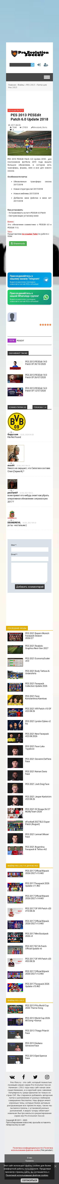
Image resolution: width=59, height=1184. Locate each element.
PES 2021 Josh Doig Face (37, 784)
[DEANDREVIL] (12, 518)
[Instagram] (47, 1078)
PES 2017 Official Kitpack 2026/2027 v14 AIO (37, 897)
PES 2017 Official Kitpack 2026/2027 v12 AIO (37, 972)
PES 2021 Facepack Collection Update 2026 (36, 684)
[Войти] (38, 65)
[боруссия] (17, 430)
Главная (12, 85)
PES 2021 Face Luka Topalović (34, 747)
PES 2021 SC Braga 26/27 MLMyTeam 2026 (37, 810)
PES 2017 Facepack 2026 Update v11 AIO (37, 884)
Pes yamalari (46, 1150)
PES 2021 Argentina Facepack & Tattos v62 (36, 848)
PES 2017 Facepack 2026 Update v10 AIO (37, 985)
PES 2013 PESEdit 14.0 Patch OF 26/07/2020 (36, 376)
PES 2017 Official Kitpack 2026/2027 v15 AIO (37, 872)
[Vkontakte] (12, 1078)
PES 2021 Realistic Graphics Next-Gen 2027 (36, 647)
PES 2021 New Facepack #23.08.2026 (37, 735)
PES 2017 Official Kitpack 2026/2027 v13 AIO (37, 922)
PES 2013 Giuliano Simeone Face (34, 1044)
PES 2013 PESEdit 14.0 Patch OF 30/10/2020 (36, 362)
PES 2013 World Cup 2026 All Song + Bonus (37, 1019)
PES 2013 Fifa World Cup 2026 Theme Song (37, 1006)
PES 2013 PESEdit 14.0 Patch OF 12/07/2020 (36, 389)
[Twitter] (35, 1078)
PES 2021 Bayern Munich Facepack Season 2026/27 (37, 635)
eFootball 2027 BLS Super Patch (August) (37, 823)
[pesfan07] (12, 488)
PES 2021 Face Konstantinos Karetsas (36, 697)
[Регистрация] (46, 65)
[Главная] (29, 56)
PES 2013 (30, 85)
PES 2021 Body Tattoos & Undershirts (37, 672)
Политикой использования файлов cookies (27, 1175)
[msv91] (16, 461)
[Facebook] (23, 1078)
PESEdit (20, 341)
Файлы (21, 85)
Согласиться (29, 1180)
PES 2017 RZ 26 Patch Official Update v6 (36, 947)
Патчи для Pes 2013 (15, 110)
